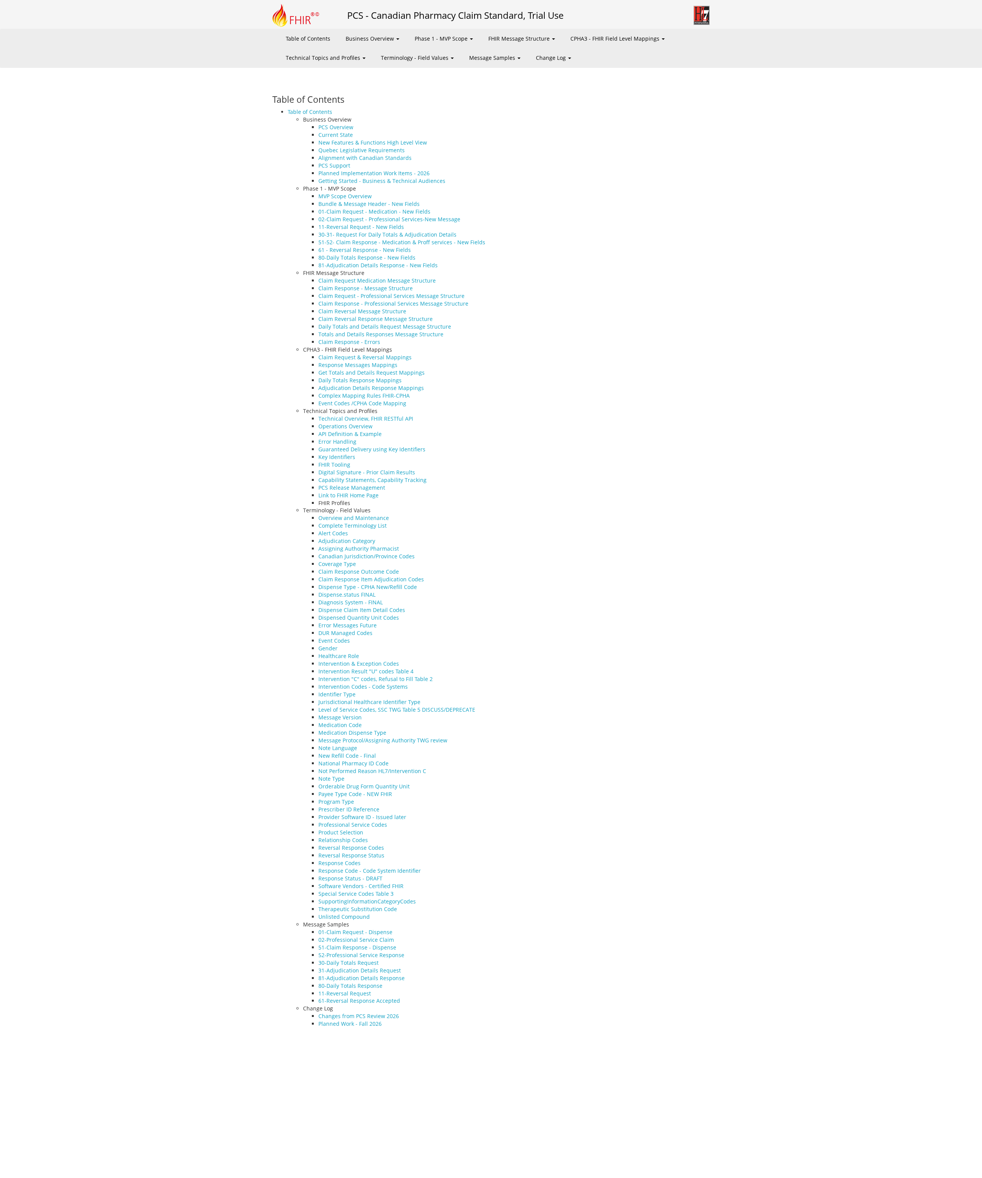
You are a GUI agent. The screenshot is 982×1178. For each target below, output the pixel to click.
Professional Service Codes (352, 824)
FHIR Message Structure (519, 38)
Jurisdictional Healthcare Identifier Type (369, 702)
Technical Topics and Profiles (324, 57)
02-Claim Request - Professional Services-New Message (389, 219)
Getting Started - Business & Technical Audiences (381, 180)
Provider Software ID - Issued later (362, 817)
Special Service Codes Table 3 (356, 893)
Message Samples (493, 57)
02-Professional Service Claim (356, 939)
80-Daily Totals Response (350, 985)
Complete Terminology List (352, 525)
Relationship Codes (343, 840)
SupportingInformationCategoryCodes (367, 901)
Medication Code (340, 725)
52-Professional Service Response (361, 955)
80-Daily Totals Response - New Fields (366, 257)
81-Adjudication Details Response (361, 978)
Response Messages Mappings (357, 365)
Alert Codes (333, 533)
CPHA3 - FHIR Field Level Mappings (615, 38)
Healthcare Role (338, 656)
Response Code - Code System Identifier (369, 870)
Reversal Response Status (351, 855)
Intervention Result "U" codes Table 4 (366, 671)
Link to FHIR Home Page (348, 495)
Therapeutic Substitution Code (357, 909)
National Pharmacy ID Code (353, 763)
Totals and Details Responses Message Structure (380, 334)
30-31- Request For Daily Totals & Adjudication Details (387, 234)
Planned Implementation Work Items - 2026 (374, 173)
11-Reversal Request (344, 993)
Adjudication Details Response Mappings (371, 388)
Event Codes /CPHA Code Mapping (362, 403)
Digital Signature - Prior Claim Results (366, 472)
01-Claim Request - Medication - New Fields (374, 211)
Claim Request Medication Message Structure (377, 280)
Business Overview (370, 38)
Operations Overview (345, 426)
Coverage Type (337, 564)
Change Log (551, 57)
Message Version (340, 717)
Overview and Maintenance (353, 518)
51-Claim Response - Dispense (357, 947)
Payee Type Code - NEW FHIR (355, 794)
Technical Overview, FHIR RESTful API (365, 418)
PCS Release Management (351, 487)
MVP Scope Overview (345, 196)
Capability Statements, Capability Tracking (372, 480)
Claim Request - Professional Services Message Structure (391, 295)
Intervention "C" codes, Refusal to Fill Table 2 (375, 679)
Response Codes (339, 863)
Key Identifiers (336, 457)
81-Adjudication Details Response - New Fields (378, 265)
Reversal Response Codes (351, 847)
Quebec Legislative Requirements (361, 150)
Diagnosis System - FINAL (350, 602)
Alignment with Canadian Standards (365, 157)
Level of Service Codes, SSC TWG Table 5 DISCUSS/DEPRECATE (396, 709)
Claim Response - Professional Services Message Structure (393, 303)
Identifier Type (337, 694)
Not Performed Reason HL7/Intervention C (372, 771)
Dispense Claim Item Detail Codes (361, 610)
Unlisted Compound (344, 916)
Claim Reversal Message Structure (362, 311)
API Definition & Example (350, 434)
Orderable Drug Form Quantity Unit (364, 786)
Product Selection (340, 832)
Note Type (331, 778)
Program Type (336, 801)
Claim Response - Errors (349, 342)
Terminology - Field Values (415, 57)
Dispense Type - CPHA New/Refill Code (367, 587)
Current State (335, 134)
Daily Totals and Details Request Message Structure (384, 326)
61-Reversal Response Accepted (359, 1000)
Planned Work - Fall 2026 (350, 1023)
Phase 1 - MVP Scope (442, 38)
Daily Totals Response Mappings (360, 380)
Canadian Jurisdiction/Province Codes (366, 556)
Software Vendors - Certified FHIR (361, 886)
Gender (328, 648)
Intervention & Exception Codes (358, 663)
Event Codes (334, 640)
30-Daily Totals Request (348, 962)
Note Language (337, 748)
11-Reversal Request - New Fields (361, 226)
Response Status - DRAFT (350, 878)
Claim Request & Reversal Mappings (365, 357)
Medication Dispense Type (352, 732)
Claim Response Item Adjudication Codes (371, 579)
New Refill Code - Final (347, 755)
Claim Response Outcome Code (358, 571)
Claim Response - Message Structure (365, 288)
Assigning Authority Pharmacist (358, 548)
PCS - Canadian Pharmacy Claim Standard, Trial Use (455, 15)
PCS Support (334, 165)
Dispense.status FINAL (347, 594)
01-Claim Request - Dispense (355, 932)
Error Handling (337, 441)
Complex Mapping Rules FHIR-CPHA (364, 395)
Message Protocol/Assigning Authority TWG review (382, 740)
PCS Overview (335, 127)
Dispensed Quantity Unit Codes (358, 617)
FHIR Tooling (334, 464)
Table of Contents (308, 38)
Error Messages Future (347, 625)
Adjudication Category (346, 541)
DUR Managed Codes (345, 633)
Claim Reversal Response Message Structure (375, 318)
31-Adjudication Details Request (359, 970)
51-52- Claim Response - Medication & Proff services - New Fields (401, 242)
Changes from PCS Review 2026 (358, 1016)
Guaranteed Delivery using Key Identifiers (371, 449)
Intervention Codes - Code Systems (363, 686)
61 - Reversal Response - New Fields (364, 249)
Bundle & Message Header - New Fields (369, 203)
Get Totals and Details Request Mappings (371, 372)
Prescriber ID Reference (348, 809)
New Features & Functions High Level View (372, 142)
